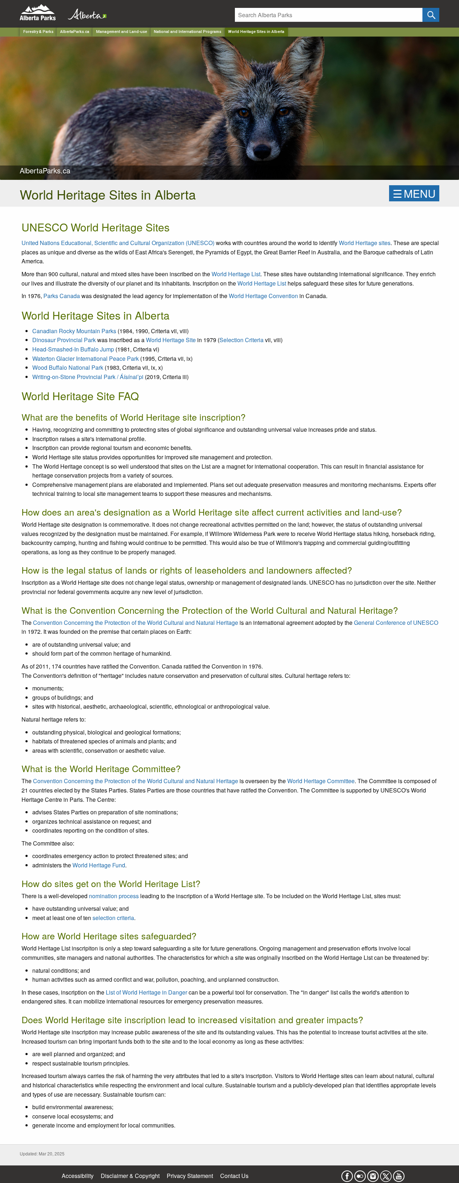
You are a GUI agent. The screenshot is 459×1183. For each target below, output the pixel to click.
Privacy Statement (190, 1176)
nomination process (114, 896)
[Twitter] (386, 1174)
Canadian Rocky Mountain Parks (74, 331)
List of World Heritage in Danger (146, 992)
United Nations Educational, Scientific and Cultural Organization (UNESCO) (118, 243)
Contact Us (234, 1176)
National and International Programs (187, 31)
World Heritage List (236, 274)
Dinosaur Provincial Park (64, 340)
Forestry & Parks (38, 31)
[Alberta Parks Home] (42, 12)
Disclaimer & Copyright (130, 1176)
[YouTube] (398, 1174)
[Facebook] (347, 1174)
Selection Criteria (241, 340)
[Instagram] (373, 1174)
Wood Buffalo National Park (67, 367)
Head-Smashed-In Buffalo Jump (73, 349)
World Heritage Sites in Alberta (256, 31)
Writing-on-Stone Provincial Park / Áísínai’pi (87, 377)
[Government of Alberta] (85, 12)
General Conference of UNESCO (396, 622)
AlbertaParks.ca (74, 31)
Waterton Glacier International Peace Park (85, 358)
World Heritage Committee (321, 781)
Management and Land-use (121, 31)
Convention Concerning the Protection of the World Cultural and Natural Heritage (135, 622)
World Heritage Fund (98, 865)
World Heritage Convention (263, 296)
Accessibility (78, 1176)
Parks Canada (61, 296)
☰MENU (414, 193)
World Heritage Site (171, 340)
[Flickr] (360, 1174)
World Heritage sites (365, 243)
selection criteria (113, 918)
